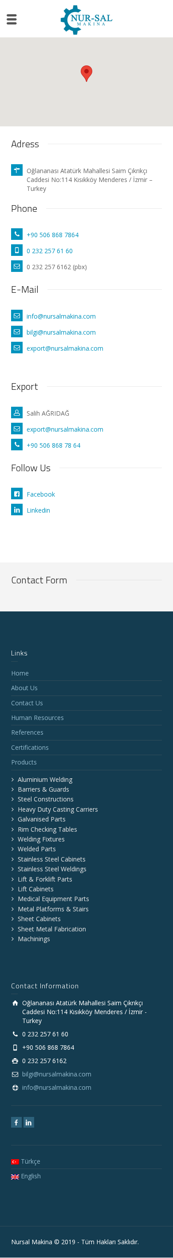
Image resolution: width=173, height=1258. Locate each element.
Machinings (34, 938)
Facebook (41, 494)
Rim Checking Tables (47, 829)
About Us (24, 688)
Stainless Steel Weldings (52, 869)
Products (24, 762)
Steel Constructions (46, 799)
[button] (86, 73)
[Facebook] (16, 1122)
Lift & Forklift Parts (45, 879)
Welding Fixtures (41, 839)
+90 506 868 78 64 (53, 445)
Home (20, 673)
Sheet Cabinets (39, 918)
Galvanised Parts (42, 819)
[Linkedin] (29, 1122)
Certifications (30, 747)
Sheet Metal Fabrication (52, 929)
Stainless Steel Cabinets (52, 859)
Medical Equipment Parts (53, 898)
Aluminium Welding (45, 779)
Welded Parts (37, 849)
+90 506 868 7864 (53, 235)
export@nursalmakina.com (65, 348)
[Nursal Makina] (86, 19)
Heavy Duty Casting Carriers (58, 809)
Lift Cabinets (36, 889)
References (27, 732)
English (30, 1176)
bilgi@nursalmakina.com (61, 332)
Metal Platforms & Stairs (53, 909)
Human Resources (37, 717)
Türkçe (29, 1161)
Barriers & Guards (43, 789)
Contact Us (27, 703)
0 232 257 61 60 (50, 251)
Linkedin (38, 510)
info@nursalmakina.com (61, 316)
